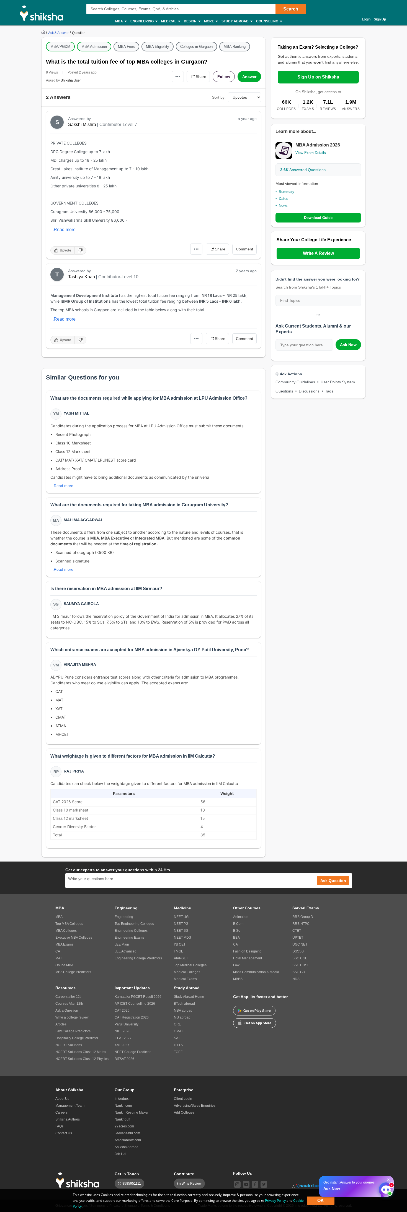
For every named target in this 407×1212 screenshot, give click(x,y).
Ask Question (333, 880)
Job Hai (120, 1154)
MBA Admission (94, 46)
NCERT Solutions (68, 1045)
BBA (236, 937)
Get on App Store (257, 1023)
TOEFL (179, 1052)
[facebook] (255, 1184)
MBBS (238, 979)
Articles (60, 1024)
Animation (240, 917)
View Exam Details (310, 153)
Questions (284, 391)
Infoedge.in (123, 1099)
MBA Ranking (235, 46)
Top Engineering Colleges (134, 924)
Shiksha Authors (67, 1119)
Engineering (124, 917)
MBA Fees (126, 46)
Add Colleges (184, 1112)
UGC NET (299, 944)
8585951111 (131, 1183)
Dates (283, 199)
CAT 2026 (122, 1010)
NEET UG (181, 917)
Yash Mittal (76, 413)
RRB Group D (302, 917)
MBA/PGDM (60, 46)
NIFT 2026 (122, 1031)
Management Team (69, 1106)
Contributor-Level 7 (118, 124)
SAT (177, 1038)
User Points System (338, 382)
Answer (249, 76)
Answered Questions (303, 169)
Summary (286, 192)
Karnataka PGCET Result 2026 (138, 997)
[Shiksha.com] (43, 12)
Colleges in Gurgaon (196, 46)
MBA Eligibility (157, 46)
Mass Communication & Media (256, 972)
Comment (244, 249)
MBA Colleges (66, 931)
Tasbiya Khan (81, 276)
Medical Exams (185, 979)
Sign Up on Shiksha (318, 77)
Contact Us (63, 1133)
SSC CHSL (300, 965)
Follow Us (242, 1173)
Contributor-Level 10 (118, 276)
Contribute (184, 1174)
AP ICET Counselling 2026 (135, 1004)
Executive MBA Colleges (73, 937)
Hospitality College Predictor (76, 1038)
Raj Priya (74, 771)
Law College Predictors (73, 1031)
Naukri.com (123, 1106)
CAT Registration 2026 (132, 1017)
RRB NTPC (301, 924)
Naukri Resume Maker (131, 1112)
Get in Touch (127, 1174)
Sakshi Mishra (82, 124)
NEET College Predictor (133, 1052)
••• (177, 76)
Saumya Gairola (81, 603)
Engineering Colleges (131, 931)
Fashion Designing (247, 951)
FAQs (59, 1126)
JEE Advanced (125, 951)
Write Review (192, 1183)
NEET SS (181, 931)
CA (235, 944)
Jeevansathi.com (127, 1133)
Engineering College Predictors (138, 958)
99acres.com (124, 1126)
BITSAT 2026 (124, 1059)
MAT (58, 958)
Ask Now (348, 344)
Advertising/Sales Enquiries (194, 1106)
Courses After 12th (69, 1004)
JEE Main (122, 944)
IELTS (178, 1045)
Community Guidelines (295, 382)
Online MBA (64, 965)
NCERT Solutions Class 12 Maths (80, 1052)
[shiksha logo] (79, 1180)
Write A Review (318, 253)
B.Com (238, 924)
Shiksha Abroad (126, 1147)
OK (320, 1200)
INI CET (180, 944)
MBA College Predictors (73, 972)
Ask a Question (66, 1010)
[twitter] (263, 1184)
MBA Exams (64, 944)
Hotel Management (247, 958)
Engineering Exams (129, 937)
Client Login (183, 1099)
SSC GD (298, 972)
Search (290, 9)
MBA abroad (183, 1010)
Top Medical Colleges (190, 965)
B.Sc (236, 931)
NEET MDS (182, 937)
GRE (177, 1024)
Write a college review (72, 1017)
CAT (58, 951)
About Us (62, 1099)
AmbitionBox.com (128, 1140)
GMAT (178, 1031)
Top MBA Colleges (69, 924)
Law (236, 965)
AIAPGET (181, 958)
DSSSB (298, 951)
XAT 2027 (122, 1045)
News (283, 205)
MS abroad (182, 1017)
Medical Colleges (187, 972)
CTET (296, 931)
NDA (296, 979)
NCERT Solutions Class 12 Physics (82, 1059)
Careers (61, 1112)
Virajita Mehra (80, 664)
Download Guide (318, 218)
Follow (223, 76)
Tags (329, 391)
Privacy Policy (275, 1200)
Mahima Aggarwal (83, 520)
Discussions (309, 391)
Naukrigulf (122, 1119)
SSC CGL (299, 958)
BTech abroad (184, 1004)
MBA (59, 917)
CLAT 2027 (123, 1038)
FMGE (178, 951)
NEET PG (181, 924)
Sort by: (219, 97)
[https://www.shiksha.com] (44, 32)
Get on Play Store (257, 1011)
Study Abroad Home (189, 997)
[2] (384, 1188)
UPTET (297, 937)
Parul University (126, 1024)
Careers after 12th (69, 997)
